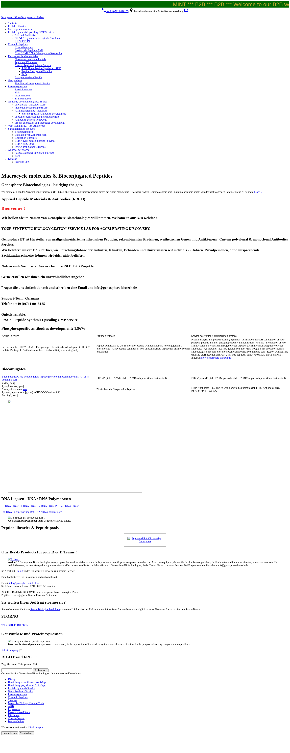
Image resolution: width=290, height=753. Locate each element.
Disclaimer (13, 715)
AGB (11, 706)
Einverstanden (10, 733)
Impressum (14, 709)
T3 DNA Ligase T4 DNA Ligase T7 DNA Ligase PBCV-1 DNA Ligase (40, 505)
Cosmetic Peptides (18, 697)
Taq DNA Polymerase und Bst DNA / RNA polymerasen (31, 511)
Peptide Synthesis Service (21, 688)
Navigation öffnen (11, 17)
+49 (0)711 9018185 (117, 11)
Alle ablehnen (26, 733)
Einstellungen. (35, 727)
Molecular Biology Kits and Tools (26, 703)
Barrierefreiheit (16, 721)
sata (25, 389)
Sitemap (12, 700)
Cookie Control (16, 718)
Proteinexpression (17, 694)
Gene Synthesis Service (20, 691)
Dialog (19, 571)
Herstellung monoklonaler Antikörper (28, 682)
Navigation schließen (32, 17)
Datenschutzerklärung (19, 712)
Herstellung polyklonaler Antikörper (27, 685)
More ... (258, 192)
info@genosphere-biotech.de (215, 357)
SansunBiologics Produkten (45, 609)
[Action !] (13, 559)
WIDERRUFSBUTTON (14, 625)
